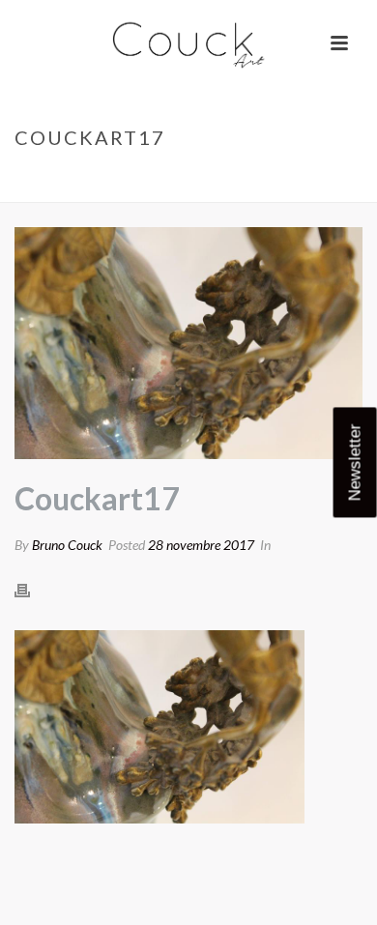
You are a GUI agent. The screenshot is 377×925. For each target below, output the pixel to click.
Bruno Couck (67, 544)
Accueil (65, 178)
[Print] (31, 589)
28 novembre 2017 (201, 544)
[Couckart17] (188, 343)
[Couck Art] (188, 43)
